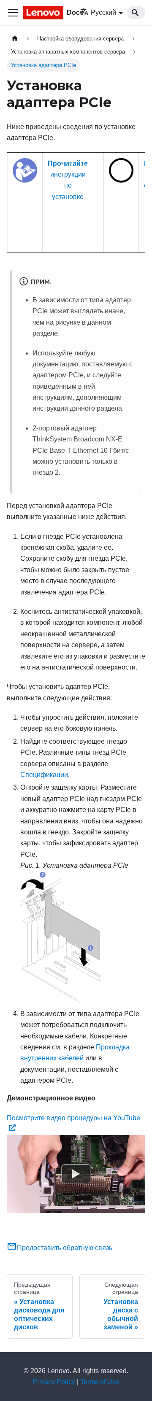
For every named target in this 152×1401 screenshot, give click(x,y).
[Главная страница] (15, 38)
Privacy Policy (54, 1381)
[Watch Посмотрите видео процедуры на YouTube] (76, 1173)
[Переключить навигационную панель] (13, 12)
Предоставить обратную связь (64, 1247)
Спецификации (44, 774)
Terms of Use (99, 1381)
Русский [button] (103, 12)
